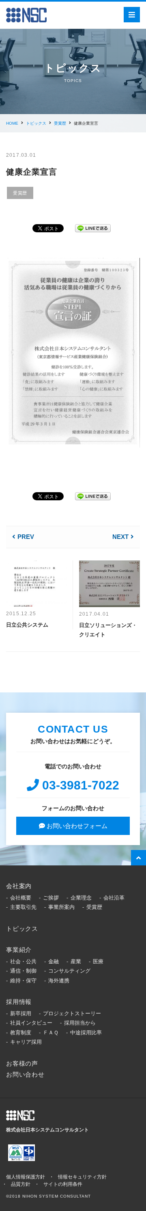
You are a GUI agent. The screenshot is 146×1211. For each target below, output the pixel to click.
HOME (12, 123)
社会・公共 (23, 961)
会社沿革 (114, 898)
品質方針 (20, 1184)
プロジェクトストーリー (72, 1013)
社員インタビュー (31, 1023)
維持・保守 (23, 980)
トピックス (36, 123)
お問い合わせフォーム (76, 825)
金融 (53, 961)
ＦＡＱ (50, 1032)
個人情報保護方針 (25, 1177)
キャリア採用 (26, 1042)
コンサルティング (69, 971)
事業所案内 (61, 907)
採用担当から (80, 1023)
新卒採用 (20, 1013)
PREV (25, 536)
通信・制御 (23, 971)
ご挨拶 (51, 898)
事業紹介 (19, 949)
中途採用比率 (86, 1032)
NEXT (120, 536)
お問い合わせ (25, 1074)
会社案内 (19, 885)
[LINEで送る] (93, 227)
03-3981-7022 (79, 785)
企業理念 (81, 898)
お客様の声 (22, 1063)
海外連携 (58, 980)
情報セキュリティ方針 (82, 1177)
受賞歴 (60, 123)
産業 (76, 961)
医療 (98, 961)
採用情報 (19, 1001)
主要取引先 (23, 907)
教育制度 (20, 1032)
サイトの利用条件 (62, 1184)
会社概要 (20, 898)
